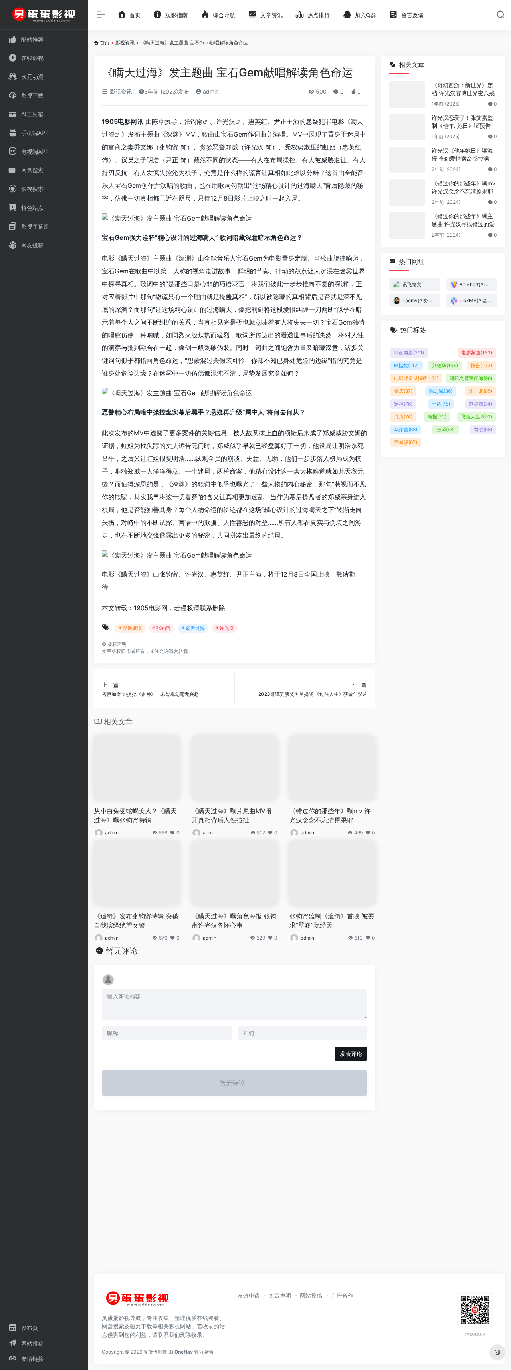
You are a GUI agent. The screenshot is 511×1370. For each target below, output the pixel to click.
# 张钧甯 (161, 628)
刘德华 (445, 365)
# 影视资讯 (130, 628)
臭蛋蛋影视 (155, 1352)
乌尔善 (405, 429)
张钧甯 (193, 121)
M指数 (406, 365)
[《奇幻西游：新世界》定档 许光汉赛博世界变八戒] (407, 94)
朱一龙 (480, 391)
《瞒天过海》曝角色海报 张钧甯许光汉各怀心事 (234, 920)
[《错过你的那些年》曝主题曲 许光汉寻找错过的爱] (407, 225)
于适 (441, 404)
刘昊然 (480, 404)
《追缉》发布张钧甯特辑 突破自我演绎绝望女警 (136, 920)
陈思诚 (440, 391)
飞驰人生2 (476, 417)
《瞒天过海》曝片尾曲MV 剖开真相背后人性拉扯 (233, 815)
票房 (403, 391)
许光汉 (225, 121)
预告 (481, 365)
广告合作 (342, 1295)
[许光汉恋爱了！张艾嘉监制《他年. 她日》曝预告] (407, 127)
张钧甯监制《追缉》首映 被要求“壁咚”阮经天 (331, 920)
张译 (445, 429)
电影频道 (476, 353)
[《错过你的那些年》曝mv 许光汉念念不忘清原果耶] (407, 192)
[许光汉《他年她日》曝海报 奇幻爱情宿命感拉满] (407, 160)
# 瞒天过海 (193, 628)
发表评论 (351, 1053)
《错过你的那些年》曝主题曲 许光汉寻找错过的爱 (463, 220)
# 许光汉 (224, 628)
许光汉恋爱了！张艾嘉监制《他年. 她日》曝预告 (462, 121)
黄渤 (483, 429)
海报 (437, 417)
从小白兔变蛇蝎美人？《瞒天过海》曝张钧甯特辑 (135, 815)
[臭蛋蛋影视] (138, 1302)
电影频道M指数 (416, 378)
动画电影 (409, 353)
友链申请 (249, 1295)
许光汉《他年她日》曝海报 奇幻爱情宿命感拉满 (462, 154)
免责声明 (280, 1295)
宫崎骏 (405, 442)
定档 (403, 404)
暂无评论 (121, 951)
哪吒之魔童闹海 (471, 378)
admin (210, 91)
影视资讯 (125, 43)
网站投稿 (311, 1295)
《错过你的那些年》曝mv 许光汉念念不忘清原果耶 (330, 815)
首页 (104, 43)
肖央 (403, 417)
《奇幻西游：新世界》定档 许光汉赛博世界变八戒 (463, 89)
